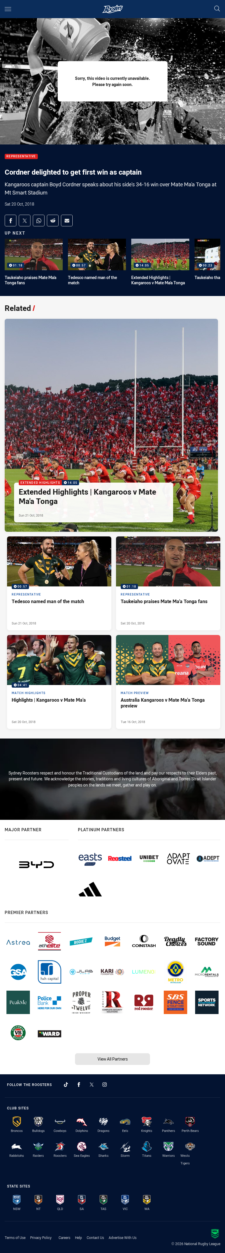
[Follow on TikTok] (66, 1084)
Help (78, 1237)
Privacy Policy (41, 1237)
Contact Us (95, 1237)
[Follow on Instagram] (104, 1084)
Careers (64, 1237)
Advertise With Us (123, 1237)
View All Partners (113, 1059)
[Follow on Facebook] (78, 1084)
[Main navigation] (8, 9)
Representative (21, 157)
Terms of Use (15, 1237)
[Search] (217, 9)
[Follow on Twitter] (91, 1084)
